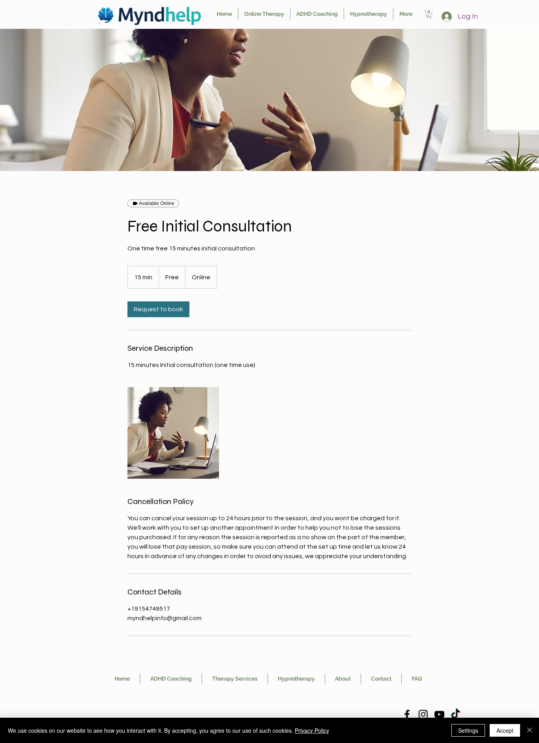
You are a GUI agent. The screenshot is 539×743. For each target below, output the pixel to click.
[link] (158, 309)
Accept (504, 730)
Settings (468, 730)
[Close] (529, 730)
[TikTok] (455, 714)
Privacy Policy (312, 730)
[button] (429, 14)
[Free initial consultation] (173, 433)
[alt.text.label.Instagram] (423, 714)
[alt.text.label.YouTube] (439, 714)
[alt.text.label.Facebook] (407, 714)
